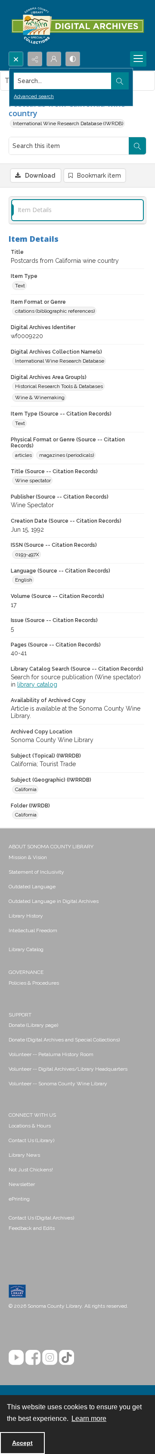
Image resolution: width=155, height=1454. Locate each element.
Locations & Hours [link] (30, 1126)
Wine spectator (33, 480)
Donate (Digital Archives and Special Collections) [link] (64, 1040)
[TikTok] (66, 1357)
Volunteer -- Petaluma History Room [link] (51, 1054)
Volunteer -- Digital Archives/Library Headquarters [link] (68, 1069)
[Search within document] (137, 145)
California (26, 789)
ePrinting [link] (19, 1199)
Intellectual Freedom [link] (33, 930)
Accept (22, 1442)
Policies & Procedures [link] (34, 983)
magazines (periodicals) (66, 455)
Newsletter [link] (22, 1184)
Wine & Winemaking (40, 397)
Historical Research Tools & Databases (59, 386)
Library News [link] (24, 1155)
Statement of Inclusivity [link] (36, 872)
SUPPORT (20, 1015)
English (23, 580)
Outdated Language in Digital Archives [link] (54, 901)
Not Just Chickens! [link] (31, 1170)
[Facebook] (32, 1357)
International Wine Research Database (59, 361)
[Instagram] (49, 1357)
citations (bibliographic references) (55, 311)
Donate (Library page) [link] (33, 1025)
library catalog (37, 684)
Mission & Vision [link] (28, 857)
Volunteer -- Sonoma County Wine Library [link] (58, 1084)
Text (20, 286)
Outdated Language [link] (32, 887)
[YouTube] (16, 1357)
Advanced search (34, 96)
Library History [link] (26, 916)
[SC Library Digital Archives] (77, 25)
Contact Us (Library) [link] (31, 1140)
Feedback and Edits (32, 1228)
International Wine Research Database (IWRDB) (68, 123)
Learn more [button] (88, 1418)
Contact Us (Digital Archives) (41, 1218)
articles (23, 455)
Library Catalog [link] (26, 949)
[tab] (77, 210)
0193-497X (27, 554)
